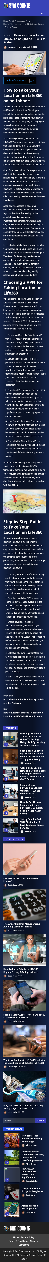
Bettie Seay (12, 885)
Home (16, 1237)
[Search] (42, 13)
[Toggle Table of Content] (30, 80)
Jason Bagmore (13, 47)
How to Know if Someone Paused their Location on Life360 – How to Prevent (23, 713)
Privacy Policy (27, 1237)
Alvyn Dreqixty (31, 1145)
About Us (34, 1241)
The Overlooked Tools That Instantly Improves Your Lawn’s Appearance (11, 1157)
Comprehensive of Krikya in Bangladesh (11, 1192)
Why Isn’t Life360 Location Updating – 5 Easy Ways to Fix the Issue (24, 1086)
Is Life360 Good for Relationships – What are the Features (24, 699)
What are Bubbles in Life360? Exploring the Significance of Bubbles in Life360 (24, 1041)
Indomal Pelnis (30, 763)
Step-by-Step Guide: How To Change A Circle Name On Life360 (24, 995)
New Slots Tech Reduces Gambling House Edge (11, 1140)
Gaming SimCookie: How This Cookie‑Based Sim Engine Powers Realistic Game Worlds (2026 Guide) (10, 774)
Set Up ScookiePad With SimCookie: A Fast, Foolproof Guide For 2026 (10, 825)
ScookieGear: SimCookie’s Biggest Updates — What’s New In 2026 (10, 791)
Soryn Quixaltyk (32, 1181)
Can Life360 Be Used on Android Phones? (24, 859)
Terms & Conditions (18, 1241)
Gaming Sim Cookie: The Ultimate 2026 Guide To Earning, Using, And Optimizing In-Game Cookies (10, 739)
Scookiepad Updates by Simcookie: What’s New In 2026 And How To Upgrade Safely (10, 756)
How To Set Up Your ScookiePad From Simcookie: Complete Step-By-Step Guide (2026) (10, 808)
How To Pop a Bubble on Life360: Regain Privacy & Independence (24, 950)
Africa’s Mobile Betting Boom (11, 1209)
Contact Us (24, 1245)
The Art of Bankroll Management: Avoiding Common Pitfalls (24, 904)
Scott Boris (12, 930)
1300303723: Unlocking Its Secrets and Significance (11, 1174)
